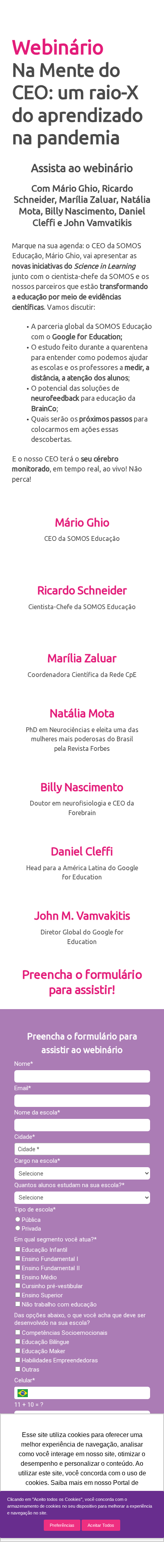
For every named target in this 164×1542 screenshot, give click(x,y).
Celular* (24, 1380)
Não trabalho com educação (58, 1304)
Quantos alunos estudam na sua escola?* (69, 1185)
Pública (30, 1219)
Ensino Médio (38, 1277)
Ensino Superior (41, 1295)
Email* (22, 1088)
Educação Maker (42, 1351)
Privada (30, 1228)
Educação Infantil (43, 1249)
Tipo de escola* (35, 1209)
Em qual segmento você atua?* (55, 1239)
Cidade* (24, 1136)
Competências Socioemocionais (63, 1332)
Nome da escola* (37, 1112)
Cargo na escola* (37, 1160)
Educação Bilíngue (44, 1342)
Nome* (23, 1063)
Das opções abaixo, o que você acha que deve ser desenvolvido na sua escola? (80, 1319)
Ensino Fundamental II (50, 1268)
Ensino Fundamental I (49, 1259)
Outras (29, 1369)
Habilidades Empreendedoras (59, 1360)
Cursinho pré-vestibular (51, 1286)
